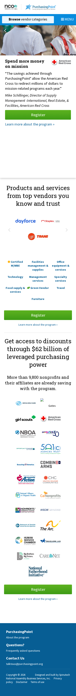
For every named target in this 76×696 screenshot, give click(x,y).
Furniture (38, 299)
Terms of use (37, 682)
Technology (15, 277)
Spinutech (64, 675)
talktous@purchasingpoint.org (24, 664)
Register (38, 114)
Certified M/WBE (16, 264)
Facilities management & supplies (38, 265)
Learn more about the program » (30, 124)
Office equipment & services (60, 265)
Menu (69, 19)
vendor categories (28, 19)
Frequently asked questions (23, 650)
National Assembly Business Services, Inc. (28, 678)
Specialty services (60, 279)
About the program (17, 637)
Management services (38, 279)
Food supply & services (15, 290)
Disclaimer (21, 682)
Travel (61, 288)
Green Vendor (39, 288)
